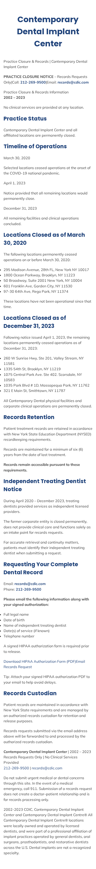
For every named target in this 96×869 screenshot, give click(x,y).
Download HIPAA (19, 661)
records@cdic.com (73, 82)
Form (61, 661)
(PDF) (71, 661)
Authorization (45, 661)
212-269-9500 (33, 82)
